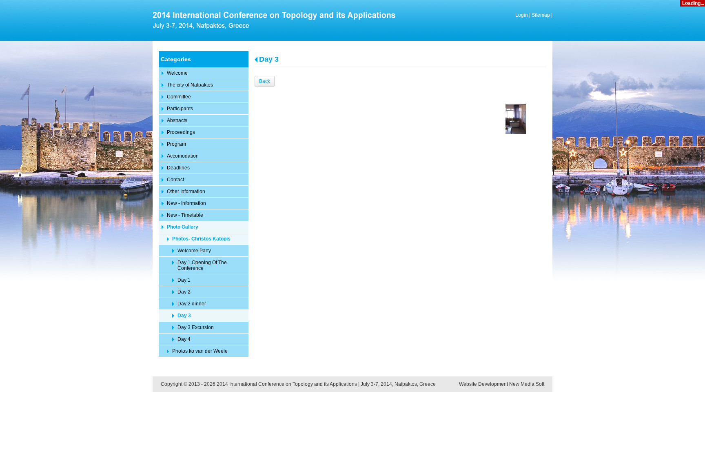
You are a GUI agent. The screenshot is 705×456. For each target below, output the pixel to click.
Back (264, 81)
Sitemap (541, 15)
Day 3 (269, 59)
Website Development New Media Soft (501, 384)
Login (521, 15)
